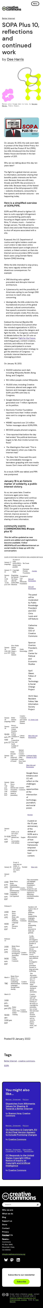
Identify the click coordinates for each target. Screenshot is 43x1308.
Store (4, 1224)
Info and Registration (32, 580)
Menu (35, 4)
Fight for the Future (26, 338)
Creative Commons (11, 8)
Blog (4, 1217)
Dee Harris (15, 59)
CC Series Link (33, 720)
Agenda (34, 571)
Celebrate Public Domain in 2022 (31, 756)
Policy (26, 1099)
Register (30, 815)
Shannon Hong (15, 1113)
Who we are (7, 1210)
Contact (6, 1228)
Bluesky (6, 1260)
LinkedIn (18, 1260)
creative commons (26, 1061)
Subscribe (21, 1281)
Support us (7, 1221)
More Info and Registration (32, 736)
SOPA (6, 1065)
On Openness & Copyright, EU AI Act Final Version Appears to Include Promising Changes (21, 1132)
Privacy (5, 1232)
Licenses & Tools (14, 1151)
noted (30, 1294)
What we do (7, 1213)
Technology (29, 1151)
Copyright (27, 1149)
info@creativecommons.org (13, 1254)
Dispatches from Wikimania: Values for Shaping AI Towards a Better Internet (20, 1106)
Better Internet (8, 18)
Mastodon (12, 1260)
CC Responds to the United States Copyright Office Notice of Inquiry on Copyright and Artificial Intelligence (20, 1160)
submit (37, 1205)
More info (34, 867)
